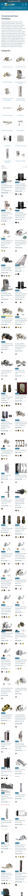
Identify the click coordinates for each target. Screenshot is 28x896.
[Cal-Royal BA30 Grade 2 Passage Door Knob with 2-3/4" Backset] (7, 312)
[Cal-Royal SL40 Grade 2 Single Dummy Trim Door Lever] (21, 600)
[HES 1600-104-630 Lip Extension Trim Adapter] (7, 736)
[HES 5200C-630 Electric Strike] (7, 838)
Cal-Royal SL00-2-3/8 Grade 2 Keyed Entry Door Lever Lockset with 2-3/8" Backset (6, 609)
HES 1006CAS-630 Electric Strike (20, 821)
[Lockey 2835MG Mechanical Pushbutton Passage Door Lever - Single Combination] (21, 205)
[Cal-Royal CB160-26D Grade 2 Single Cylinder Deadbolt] (21, 681)
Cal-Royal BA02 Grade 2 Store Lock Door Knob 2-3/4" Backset (7, 345)
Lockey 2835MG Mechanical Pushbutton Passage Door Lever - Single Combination (21, 215)
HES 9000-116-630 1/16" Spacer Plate (20, 795)
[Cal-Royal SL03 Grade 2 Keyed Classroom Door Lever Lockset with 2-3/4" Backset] (7, 573)
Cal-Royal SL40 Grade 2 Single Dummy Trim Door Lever (20, 608)
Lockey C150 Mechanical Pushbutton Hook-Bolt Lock (7, 528)
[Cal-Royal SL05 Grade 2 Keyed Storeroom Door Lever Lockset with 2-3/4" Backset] (21, 546)
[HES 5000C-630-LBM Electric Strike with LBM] (21, 468)
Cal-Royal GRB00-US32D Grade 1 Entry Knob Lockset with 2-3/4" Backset (20, 346)
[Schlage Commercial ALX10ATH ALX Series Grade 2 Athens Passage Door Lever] (7, 866)
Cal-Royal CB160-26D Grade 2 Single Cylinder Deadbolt (21, 690)
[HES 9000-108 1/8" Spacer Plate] (21, 260)
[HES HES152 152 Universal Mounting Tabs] (21, 363)
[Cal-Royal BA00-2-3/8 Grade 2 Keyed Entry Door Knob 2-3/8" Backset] (7, 234)
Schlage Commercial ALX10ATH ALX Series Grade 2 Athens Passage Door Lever (7, 875)
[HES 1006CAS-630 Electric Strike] (21, 814)
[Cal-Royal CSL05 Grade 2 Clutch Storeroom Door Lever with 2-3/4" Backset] (7, 626)
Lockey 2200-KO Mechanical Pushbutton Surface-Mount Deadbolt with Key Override (7, 425)
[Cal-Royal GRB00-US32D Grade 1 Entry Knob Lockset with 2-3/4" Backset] (21, 337)
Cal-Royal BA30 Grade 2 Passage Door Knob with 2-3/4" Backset (6, 320)
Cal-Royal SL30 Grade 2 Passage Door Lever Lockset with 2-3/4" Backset (6, 556)
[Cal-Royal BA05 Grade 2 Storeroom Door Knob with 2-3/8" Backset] (21, 312)
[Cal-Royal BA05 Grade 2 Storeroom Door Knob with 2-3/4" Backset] (21, 415)
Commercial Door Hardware (10, 11)
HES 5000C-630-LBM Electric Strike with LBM (21, 476)
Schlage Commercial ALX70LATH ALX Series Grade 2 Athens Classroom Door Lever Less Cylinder (20, 848)
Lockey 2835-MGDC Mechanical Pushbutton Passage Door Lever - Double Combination (21, 186)
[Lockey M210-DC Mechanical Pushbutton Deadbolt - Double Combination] (21, 520)
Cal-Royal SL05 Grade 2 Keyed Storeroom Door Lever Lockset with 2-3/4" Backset (20, 556)
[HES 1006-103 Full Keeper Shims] (21, 763)
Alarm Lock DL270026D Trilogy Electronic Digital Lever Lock (7, 294)
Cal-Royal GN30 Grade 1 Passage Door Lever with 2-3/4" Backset (21, 661)
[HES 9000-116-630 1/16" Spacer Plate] (21, 788)
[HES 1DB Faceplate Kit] (21, 443)
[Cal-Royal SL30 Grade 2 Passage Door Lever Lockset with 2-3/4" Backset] (7, 546)
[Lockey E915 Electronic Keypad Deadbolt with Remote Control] (21, 388)
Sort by (3, 166)
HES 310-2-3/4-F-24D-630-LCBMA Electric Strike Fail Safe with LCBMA (20, 745)
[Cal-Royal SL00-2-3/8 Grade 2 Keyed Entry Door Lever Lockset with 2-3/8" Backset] (7, 600)
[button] (25, 4)
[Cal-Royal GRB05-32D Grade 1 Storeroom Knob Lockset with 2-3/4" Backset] (7, 681)
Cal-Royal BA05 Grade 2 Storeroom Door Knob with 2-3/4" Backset (21, 423)
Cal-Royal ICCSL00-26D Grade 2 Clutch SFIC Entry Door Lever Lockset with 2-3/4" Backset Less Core (20, 718)
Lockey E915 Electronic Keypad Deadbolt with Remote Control (21, 397)
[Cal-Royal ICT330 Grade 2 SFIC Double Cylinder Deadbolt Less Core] (21, 626)
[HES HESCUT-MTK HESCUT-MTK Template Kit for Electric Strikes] (7, 788)
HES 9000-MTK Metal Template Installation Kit (6, 822)
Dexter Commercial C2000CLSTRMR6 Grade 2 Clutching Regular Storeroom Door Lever (20, 502)
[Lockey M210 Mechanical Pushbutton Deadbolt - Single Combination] (7, 388)
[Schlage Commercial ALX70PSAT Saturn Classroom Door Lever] (7, 260)
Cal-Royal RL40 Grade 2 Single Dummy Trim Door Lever (20, 581)
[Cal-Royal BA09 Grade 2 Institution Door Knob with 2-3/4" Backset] (7, 443)
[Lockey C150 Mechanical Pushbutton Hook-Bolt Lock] (7, 520)
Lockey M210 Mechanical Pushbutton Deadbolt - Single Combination (7, 398)
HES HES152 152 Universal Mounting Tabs (20, 372)
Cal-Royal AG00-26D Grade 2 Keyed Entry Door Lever (6, 372)
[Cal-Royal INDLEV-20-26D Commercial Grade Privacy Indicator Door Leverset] (21, 234)
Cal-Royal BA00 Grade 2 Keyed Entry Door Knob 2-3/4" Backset (6, 716)
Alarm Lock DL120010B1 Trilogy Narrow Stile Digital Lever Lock (6, 501)
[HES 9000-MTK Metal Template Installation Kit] (7, 814)
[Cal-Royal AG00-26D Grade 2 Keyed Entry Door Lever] (7, 363)
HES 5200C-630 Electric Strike (5, 845)
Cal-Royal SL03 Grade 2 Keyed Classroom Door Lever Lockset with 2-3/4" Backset (6, 582)
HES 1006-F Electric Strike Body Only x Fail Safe (6, 771)
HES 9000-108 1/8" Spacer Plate (20, 268)
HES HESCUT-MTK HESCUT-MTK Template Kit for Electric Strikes (7, 797)
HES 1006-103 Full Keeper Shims (20, 770)
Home (2, 11)
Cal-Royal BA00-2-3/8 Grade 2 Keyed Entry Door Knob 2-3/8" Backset (7, 243)
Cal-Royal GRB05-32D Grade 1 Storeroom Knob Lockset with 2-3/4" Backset (7, 691)
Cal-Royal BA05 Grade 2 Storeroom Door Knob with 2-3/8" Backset (21, 320)
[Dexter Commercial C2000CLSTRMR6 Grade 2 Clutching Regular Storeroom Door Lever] (21, 492)
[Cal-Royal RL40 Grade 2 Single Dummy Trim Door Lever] (21, 573)
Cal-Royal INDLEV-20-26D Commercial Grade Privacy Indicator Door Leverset (21, 243)
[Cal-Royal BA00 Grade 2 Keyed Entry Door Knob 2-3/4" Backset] (7, 708)
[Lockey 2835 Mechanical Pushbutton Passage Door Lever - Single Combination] (21, 285)
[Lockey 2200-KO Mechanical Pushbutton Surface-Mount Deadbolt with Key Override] (7, 415)
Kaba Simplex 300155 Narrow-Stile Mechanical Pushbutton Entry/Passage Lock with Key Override (21, 876)
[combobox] (14, 7)
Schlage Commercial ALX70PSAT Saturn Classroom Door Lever (6, 268)
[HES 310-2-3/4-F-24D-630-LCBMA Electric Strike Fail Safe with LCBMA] (21, 736)
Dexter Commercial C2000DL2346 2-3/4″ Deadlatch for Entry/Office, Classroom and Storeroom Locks (7, 216)
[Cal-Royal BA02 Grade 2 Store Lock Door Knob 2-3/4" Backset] (7, 337)
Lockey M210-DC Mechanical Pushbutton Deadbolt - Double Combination (21, 529)
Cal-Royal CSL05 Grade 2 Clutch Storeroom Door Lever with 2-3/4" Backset (7, 636)
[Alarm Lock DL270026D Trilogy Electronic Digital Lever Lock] (7, 285)
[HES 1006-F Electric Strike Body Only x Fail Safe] (7, 763)
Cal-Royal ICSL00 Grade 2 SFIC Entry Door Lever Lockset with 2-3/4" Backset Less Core (6, 663)
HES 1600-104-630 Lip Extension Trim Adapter (6, 744)
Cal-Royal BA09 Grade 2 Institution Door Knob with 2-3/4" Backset (7, 452)
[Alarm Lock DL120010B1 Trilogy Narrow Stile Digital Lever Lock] (7, 492)
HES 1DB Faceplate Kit (20, 450)
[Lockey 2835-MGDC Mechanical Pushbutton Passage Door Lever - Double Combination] (21, 177)
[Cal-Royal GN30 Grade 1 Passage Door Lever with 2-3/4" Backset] (21, 653)
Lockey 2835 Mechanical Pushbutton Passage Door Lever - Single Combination (21, 294)
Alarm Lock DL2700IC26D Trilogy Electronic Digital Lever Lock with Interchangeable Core (7, 187)
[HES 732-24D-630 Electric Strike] (7, 468)
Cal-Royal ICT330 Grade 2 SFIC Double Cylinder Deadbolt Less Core (21, 636)
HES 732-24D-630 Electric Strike (6, 476)
